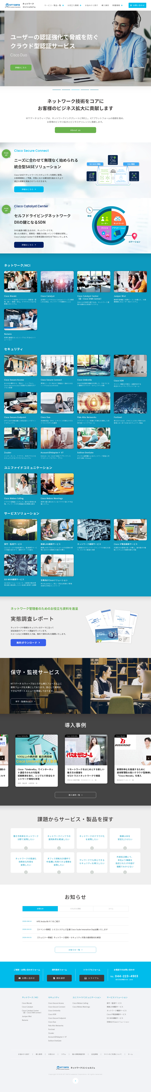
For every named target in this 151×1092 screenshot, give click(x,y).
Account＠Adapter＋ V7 (57, 1037)
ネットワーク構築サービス (117, 1011)
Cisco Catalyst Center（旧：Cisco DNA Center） (32, 1012)
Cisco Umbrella (54, 1011)
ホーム (130, 1054)
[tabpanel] (75, 48)
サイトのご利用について (113, 1054)
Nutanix (25, 1020)
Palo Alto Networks (55, 1026)
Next (148, 758)
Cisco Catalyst (27, 1007)
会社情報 (94, 1054)
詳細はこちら (16, 67)
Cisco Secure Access (56, 1003)
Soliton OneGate (54, 1041)
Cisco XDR (52, 1014)
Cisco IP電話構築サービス (116, 1014)
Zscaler (51, 1033)
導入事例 (105, 5)
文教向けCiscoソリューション (118, 1022)
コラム (63, 1054)
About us (75, 130)
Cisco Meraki (27, 1003)
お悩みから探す (91, 5)
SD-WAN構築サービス (115, 1018)
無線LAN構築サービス (115, 1007)
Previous (2, 758)
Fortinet (51, 1029)
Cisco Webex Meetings (81, 1007)
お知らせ (51, 1054)
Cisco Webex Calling (80, 1003)
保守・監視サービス (114, 1003)
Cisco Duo (52, 1022)
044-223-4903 (126, 976)
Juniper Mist (27, 1016)
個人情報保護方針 (78, 1054)
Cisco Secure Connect (56, 1007)
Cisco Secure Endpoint (57, 1018)
